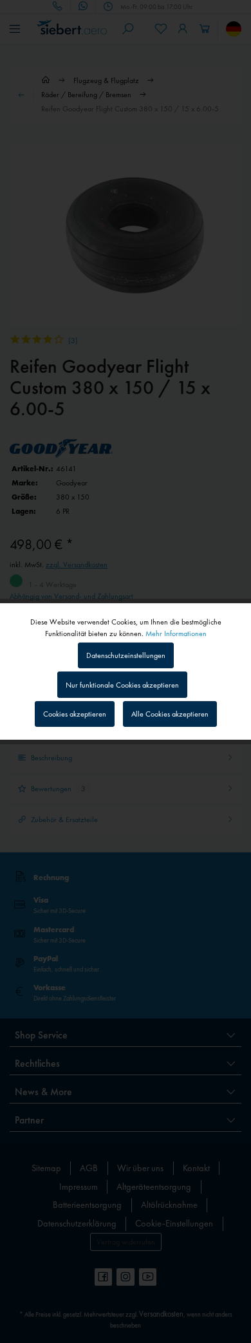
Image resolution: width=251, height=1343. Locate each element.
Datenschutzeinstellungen (125, 655)
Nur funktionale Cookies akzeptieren (122, 685)
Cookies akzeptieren (74, 714)
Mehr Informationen (176, 633)
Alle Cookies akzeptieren (170, 714)
